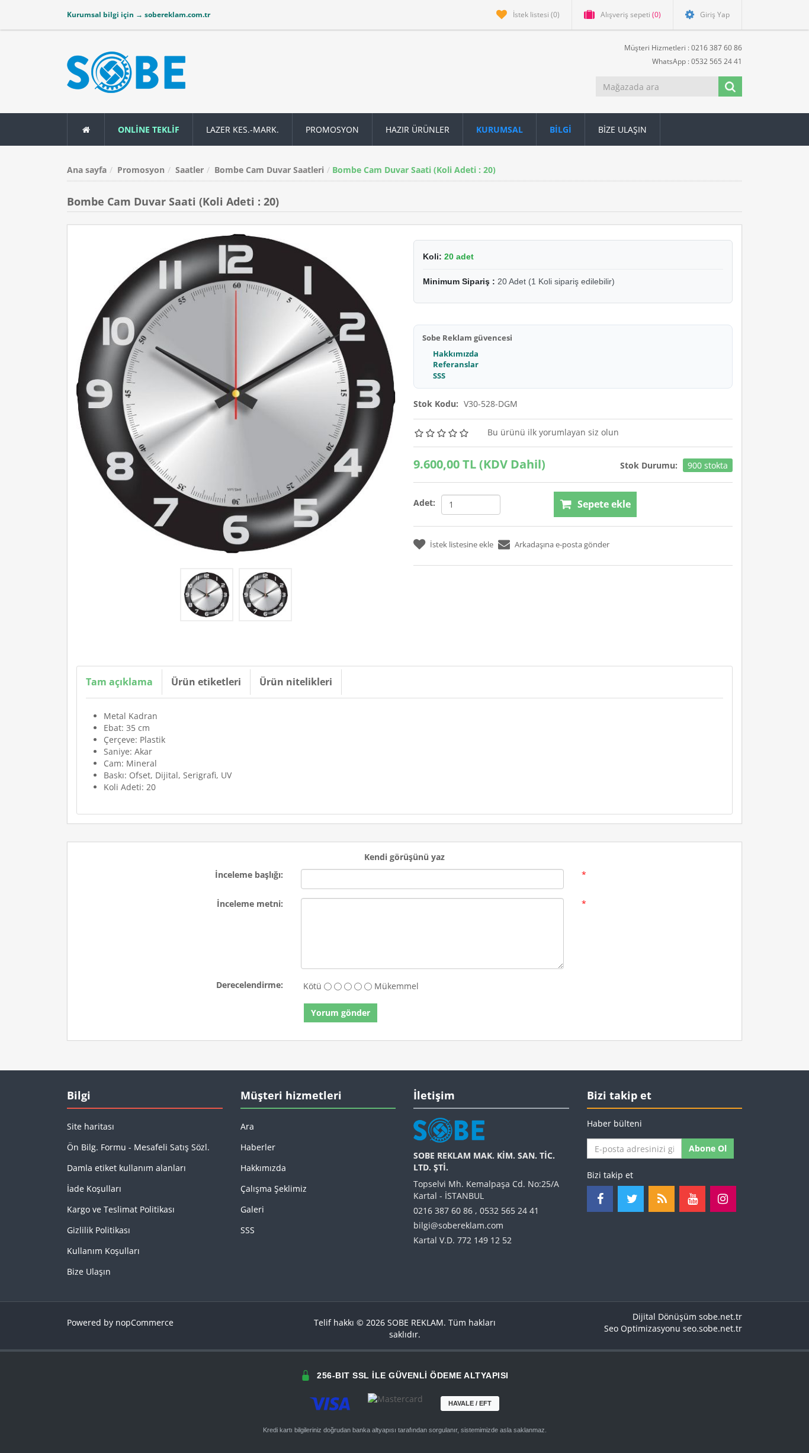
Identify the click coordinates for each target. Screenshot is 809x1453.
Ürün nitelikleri (295, 681)
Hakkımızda (456, 353)
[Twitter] (631, 1199)
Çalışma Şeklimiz (273, 1188)
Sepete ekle (604, 504)
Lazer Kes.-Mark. (242, 129)
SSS (439, 375)
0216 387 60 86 (443, 1210)
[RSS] (662, 1199)
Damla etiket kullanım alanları (126, 1167)
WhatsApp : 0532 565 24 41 (696, 61)
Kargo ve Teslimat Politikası (121, 1209)
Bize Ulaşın (622, 129)
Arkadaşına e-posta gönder (562, 544)
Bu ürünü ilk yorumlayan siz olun (553, 432)
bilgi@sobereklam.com (458, 1225)
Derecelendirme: (249, 984)
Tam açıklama (119, 681)
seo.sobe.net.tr (712, 1328)
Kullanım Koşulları (103, 1250)
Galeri (252, 1209)
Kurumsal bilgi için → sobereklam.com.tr (138, 14)
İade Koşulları (94, 1188)
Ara (247, 1126)
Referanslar (456, 364)
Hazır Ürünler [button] (418, 129)
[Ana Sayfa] (86, 129)
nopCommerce (144, 1322)
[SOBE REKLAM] (126, 72)
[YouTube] (692, 1199)
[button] (561, 129)
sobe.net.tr (720, 1316)
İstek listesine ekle (461, 544)
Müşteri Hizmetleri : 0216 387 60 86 (682, 48)
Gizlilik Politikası (98, 1230)
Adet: (424, 502)
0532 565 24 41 (509, 1210)
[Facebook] (600, 1199)
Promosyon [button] (332, 129)
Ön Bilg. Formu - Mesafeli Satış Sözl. (138, 1147)
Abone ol (708, 1148)
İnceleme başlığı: (249, 874)
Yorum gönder (340, 1012)
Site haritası (90, 1126)
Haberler (257, 1147)
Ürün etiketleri (206, 681)
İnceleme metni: (250, 903)
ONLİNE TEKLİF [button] (148, 129)
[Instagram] (723, 1199)
